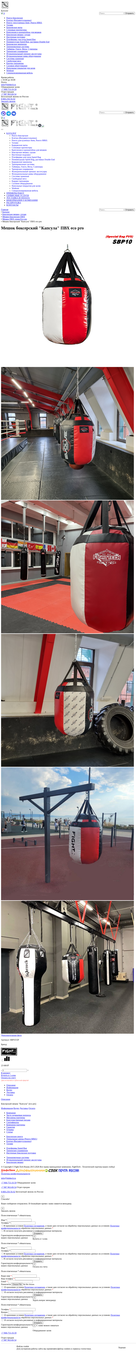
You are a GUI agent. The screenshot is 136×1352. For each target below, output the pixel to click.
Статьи (9, 1132)
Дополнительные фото (11, 1035)
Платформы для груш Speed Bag (21, 39)
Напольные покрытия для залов (20, 68)
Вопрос (4, 1312)
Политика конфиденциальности (15, 1174)
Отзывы (10, 1129)
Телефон (5, 1223)
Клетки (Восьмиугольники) (18, 20)
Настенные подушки (15, 37)
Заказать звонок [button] (8, 101)
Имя (4, 1220)
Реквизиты (6, 1284)
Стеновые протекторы (16, 30)
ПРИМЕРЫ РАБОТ (15, 193)
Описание (11, 1085)
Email (4, 1281)
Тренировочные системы (17, 46)
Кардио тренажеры (15, 63)
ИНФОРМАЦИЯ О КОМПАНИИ (22, 200)
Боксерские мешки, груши (18, 34)
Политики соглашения (34, 1226)
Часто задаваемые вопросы (18, 1115)
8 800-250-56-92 (8, 99)
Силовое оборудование (16, 66)
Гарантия (10, 1127)
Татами (9, 25)
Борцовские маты (14, 27)
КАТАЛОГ (11, 133)
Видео (9, 1090)
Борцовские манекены (16, 44)
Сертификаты (12, 1122)
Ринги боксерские (14, 18)
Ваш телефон (8, 1279)
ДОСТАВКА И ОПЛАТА (18, 198)
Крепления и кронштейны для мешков (23, 32)
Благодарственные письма (18, 1120)
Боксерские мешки (14, 1162)
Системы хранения (15, 58)
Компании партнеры (15, 1125)
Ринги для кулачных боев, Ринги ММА (24, 23)
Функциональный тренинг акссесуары (24, 54)
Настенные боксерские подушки (21, 1153)
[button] (40, 126)
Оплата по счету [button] (8, 1078)
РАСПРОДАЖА (13, 202)
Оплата (9, 1095)
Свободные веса (13, 61)
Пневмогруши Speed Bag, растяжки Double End (27, 42)
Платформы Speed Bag (16, 1148)
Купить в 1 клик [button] (8, 1075)
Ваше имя (6, 1276)
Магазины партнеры (15, 1117)
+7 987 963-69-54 (8, 94)
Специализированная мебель (19, 73)
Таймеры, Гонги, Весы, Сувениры (21, 49)
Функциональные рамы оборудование (23, 56)
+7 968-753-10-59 (8, 89)
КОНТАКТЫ (12, 205)
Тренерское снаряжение (17, 51)
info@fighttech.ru (8, 84)
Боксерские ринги (14, 1136)
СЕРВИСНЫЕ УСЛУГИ (17, 195)
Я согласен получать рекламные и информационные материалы (33, 1231)
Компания (11, 1113)
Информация (12, 1087)
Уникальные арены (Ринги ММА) (21, 1139)
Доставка (10, 1092)
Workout (10, 70)
